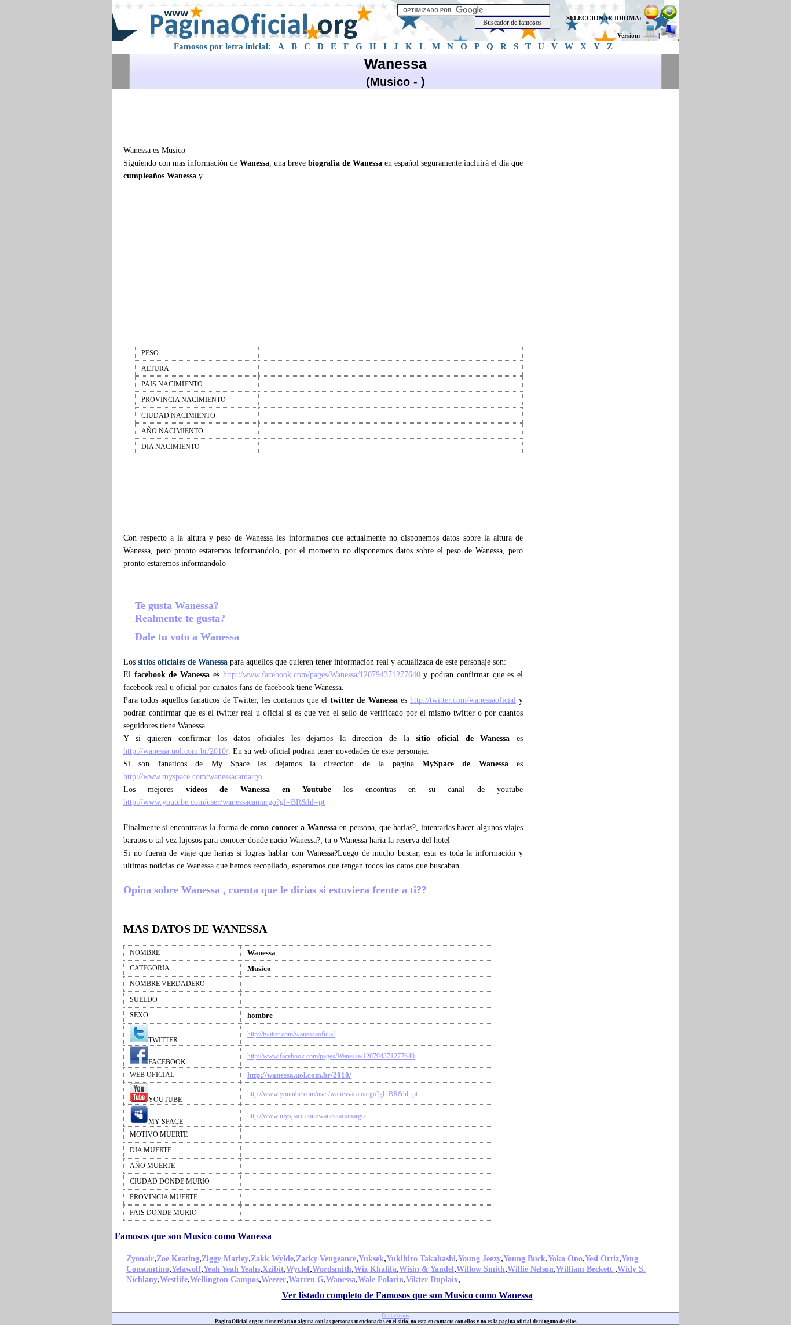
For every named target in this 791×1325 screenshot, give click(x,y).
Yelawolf (186, 1269)
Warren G (306, 1279)
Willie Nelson (530, 1269)
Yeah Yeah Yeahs (231, 1269)
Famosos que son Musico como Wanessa (193, 1236)
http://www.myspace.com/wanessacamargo (192, 776)
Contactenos (395, 1316)
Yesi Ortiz (602, 1258)
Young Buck (524, 1258)
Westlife (174, 1279)
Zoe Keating (177, 1258)
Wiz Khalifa (375, 1269)
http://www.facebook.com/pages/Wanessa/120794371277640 (321, 674)
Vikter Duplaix (432, 1279)
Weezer (273, 1279)
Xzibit (273, 1269)
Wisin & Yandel (426, 1269)
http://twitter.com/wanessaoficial (463, 700)
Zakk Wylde (272, 1258)
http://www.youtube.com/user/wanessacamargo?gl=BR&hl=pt (224, 802)
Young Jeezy (479, 1258)
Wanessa (341, 1279)
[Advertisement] (328, 115)
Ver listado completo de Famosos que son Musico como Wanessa (407, 1295)
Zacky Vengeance (326, 1258)
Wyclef (298, 1269)
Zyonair (140, 1258)
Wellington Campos (224, 1279)
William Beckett (585, 1269)
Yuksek (371, 1258)
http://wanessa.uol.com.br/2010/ (175, 751)
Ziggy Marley (225, 1258)
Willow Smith (480, 1269)
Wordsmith (331, 1269)
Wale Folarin (381, 1279)
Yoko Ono (565, 1258)
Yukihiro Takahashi (421, 1258)
